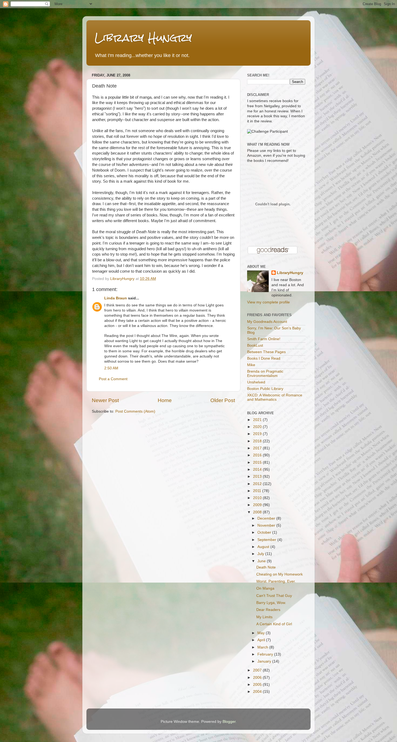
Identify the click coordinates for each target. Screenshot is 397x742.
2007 (258, 670)
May (261, 633)
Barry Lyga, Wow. (271, 603)
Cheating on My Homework (279, 574)
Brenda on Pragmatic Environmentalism (265, 373)
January (264, 661)
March (263, 647)
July (261, 554)
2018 (258, 441)
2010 (258, 498)
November (266, 525)
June (262, 561)
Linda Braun (115, 298)
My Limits (264, 617)
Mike (251, 365)
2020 (258, 427)
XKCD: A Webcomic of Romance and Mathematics (274, 397)
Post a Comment (113, 379)
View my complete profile (268, 302)
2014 (258, 469)
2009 (258, 505)
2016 (258, 455)
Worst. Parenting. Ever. (276, 581)
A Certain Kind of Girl (274, 624)
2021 (258, 420)
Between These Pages (266, 352)
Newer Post (105, 400)
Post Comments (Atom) (135, 411)
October (264, 532)
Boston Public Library (265, 389)
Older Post (222, 400)
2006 (258, 678)
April (261, 640)
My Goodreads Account (267, 322)
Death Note (266, 567)
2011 (257, 491)
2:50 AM (111, 368)
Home (165, 400)
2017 (258, 448)
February (265, 654)
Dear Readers (268, 610)
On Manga (265, 588)
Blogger (229, 722)
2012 (258, 484)
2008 (258, 512)
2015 (258, 462)
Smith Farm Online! (263, 339)
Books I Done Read (263, 358)
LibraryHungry (290, 273)
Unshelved (256, 382)
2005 (258, 685)
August (263, 547)
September (267, 540)
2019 (258, 434)
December (266, 518)
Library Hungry (143, 37)
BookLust (255, 345)
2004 (258, 692)
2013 (258, 476)
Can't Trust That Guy (274, 596)
